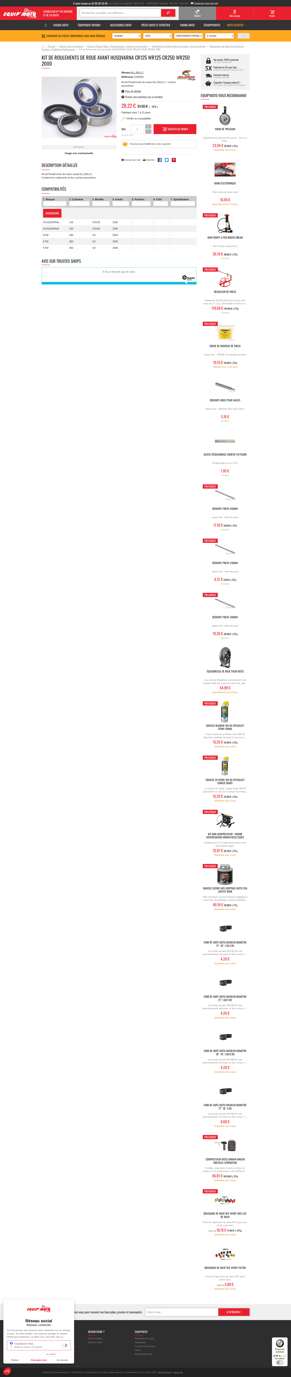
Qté (123, 129)
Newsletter (140, 1342)
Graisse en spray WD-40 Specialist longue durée (225, 781)
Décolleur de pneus (225, 292)
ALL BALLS (137, 72)
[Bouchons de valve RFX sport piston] (225, 1253)
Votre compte (95, 1338)
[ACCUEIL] (46, 25)
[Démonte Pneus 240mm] (225, 549)
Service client (95, 1342)
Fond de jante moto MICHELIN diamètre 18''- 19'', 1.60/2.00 (225, 1052)
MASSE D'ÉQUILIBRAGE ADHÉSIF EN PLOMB (225, 454)
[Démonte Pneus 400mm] (225, 494)
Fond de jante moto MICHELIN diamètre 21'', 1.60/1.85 (225, 998)
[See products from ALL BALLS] (186, 75)
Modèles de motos (145, 1338)
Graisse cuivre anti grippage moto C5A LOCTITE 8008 (225, 890)
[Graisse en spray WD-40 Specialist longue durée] (225, 766)
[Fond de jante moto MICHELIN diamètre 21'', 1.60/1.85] (225, 982)
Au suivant (62, 1360)
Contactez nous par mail (206, 3)
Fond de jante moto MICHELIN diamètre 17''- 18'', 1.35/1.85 (225, 944)
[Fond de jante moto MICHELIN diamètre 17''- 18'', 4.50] (225, 1091)
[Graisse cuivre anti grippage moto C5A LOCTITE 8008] (225, 874)
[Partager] (160, 160)
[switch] (280, 1362)
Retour (15, 1360)
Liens (138, 1350)
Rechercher (52, 213)
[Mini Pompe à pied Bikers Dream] (225, 223)
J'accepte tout (38, 1360)
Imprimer (151, 160)
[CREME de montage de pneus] (225, 332)
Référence (127, 76)
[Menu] (286, 1339)
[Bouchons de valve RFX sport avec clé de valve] (225, 1199)
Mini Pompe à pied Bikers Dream (225, 237)
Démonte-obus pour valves (225, 400)
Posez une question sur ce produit (144, 96)
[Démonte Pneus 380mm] (225, 603)
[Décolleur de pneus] (225, 278)
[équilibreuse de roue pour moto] (225, 657)
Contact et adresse (145, 1346)
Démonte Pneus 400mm (225, 509)
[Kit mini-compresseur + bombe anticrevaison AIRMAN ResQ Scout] (225, 820)
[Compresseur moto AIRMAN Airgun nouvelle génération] (225, 1145)
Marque (125, 72)
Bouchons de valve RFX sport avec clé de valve (225, 1215)
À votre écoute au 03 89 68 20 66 (90, 3)
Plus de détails (133, 91)
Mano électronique (225, 183)
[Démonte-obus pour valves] (225, 386)
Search (168, 13)
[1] (244, 36)
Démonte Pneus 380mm (225, 617)
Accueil (43, 47)
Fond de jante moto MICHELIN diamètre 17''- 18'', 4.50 (225, 1106)
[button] (7, 1371)
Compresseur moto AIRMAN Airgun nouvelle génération (225, 1161)
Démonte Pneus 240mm (225, 563)
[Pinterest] (174, 160)
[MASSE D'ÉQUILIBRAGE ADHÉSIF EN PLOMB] (225, 440)
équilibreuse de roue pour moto (225, 671)
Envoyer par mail (132, 160)
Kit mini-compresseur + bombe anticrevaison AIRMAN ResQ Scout (225, 835)
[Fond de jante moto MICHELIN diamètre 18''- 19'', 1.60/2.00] (225, 1037)
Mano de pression (225, 129)
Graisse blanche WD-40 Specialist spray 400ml (225, 727)
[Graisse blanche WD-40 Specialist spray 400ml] (225, 711)
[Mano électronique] (225, 169)
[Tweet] (167, 160)
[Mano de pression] (225, 115)
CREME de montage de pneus (225, 346)
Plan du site (178, 1372)
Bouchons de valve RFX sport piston (225, 1268)
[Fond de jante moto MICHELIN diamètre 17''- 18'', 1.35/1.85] (225, 928)
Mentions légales (165, 1372)
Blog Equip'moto (143, 1354)
